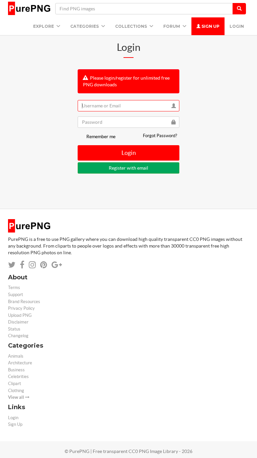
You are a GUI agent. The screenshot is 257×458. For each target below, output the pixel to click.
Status (14, 329)
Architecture (20, 362)
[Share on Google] (57, 264)
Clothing (16, 390)
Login (237, 26)
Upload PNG (20, 315)
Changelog (18, 335)
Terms (14, 287)
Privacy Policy (21, 308)
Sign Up (210, 26)
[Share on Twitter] (11, 264)
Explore (44, 26)
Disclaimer (18, 322)
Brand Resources (24, 301)
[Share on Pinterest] (43, 264)
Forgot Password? (160, 135)
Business (16, 369)
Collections (131, 26)
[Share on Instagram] (32, 264)
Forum (172, 26)
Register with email (128, 168)
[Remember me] (81, 136)
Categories (85, 26)
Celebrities (18, 376)
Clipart (14, 383)
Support (15, 294)
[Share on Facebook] (22, 264)
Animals (15, 356)
